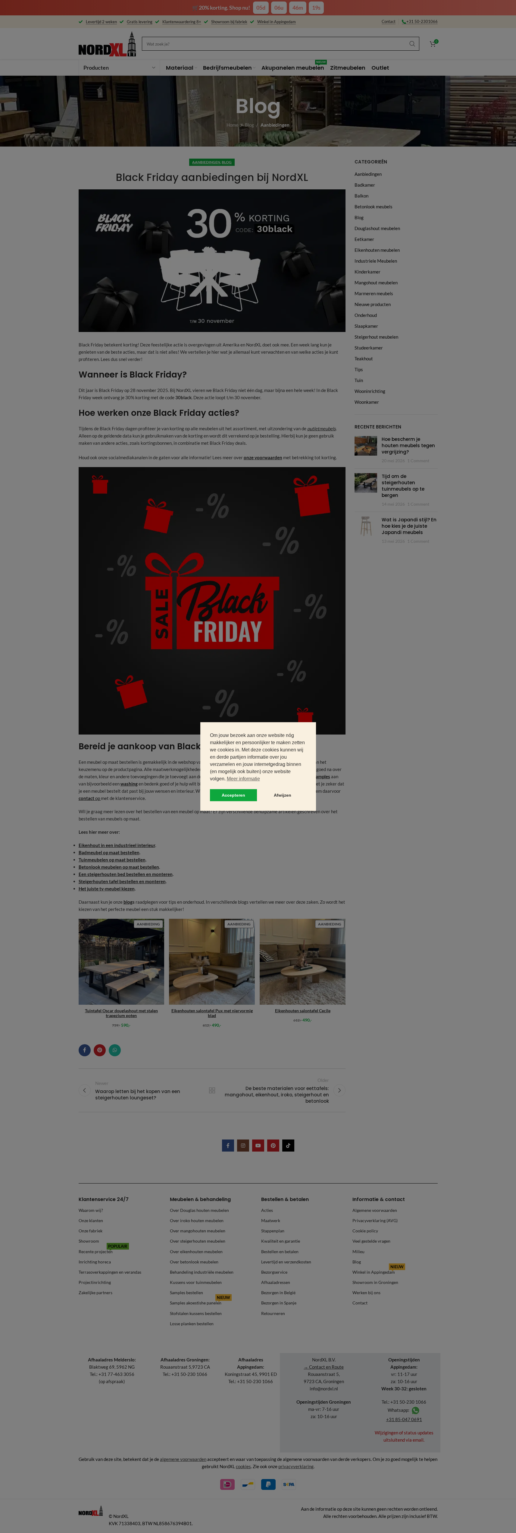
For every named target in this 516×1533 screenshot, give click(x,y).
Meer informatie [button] (243, 778)
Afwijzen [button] (282, 795)
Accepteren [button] (233, 795)
